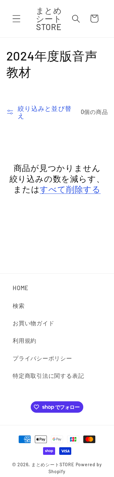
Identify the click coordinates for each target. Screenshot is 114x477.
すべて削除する (70, 189)
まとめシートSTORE (52, 464)
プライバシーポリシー (42, 358)
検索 (19, 305)
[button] (16, 19)
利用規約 (24, 340)
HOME (20, 287)
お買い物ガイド (33, 323)
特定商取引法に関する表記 (48, 375)
